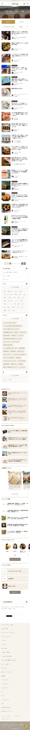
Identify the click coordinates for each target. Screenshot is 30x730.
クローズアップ (5, 687)
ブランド (5, 315)
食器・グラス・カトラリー (7, 672)
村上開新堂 (18, 357)
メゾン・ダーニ (7, 341)
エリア (4, 283)
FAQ (8, 726)
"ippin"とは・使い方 (6, 718)
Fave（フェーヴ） (7, 354)
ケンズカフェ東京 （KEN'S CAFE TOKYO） (13, 325)
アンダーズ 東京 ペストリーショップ (11, 329)
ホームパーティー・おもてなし (8, 632)
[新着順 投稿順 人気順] (23, 27)
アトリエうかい (23, 332)
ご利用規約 (21, 724)
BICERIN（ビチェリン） (12, 367)
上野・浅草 (9, 300)
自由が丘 (21, 291)
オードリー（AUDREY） (9, 357)
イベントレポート (5, 683)
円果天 (16, 332)
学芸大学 (13, 307)
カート (24, 3)
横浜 (23, 303)
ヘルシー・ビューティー (7, 636)
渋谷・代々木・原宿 (8, 294)
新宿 (16, 291)
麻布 (19, 303)
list (12, 615)
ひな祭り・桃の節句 (6, 652)
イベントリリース (5, 699)
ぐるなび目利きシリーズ (13, 724)
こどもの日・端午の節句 (7, 656)
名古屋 (21, 300)
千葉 (18, 307)
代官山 (13, 310)
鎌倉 (8, 307)
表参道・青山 (10, 291)
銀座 (4, 291)
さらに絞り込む (6, 268)
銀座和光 (21, 364)
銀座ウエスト (14, 364)
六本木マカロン (20, 351)
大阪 (23, 297)
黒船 (4, 367)
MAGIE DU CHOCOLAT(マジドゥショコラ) (12, 338)
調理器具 (3, 676)
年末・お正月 (4, 648)
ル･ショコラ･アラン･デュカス (10, 322)
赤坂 (15, 303)
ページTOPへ (15, 612)
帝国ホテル (14, 335)
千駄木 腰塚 (12, 351)
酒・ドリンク (5, 279)
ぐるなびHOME (4, 724)
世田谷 (9, 297)
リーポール (20, 335)
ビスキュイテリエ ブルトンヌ (10, 360)
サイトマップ (4, 726)
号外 (2, 703)
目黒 (9, 310)
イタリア (16, 300)
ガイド (3, 695)
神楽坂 (5, 310)
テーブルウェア (5, 679)
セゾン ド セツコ (15, 341)
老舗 (4, 379)
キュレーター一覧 (5, 716)
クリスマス (4, 644)
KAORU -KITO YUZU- (8, 345)
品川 (4, 307)
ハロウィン (4, 640)
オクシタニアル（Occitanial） (19, 354)
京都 (24, 294)
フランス (10, 303)
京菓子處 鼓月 (6, 364)
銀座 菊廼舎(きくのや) (8, 332)
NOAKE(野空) (21, 348)
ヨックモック (22, 367)
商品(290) (22, 21)
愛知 (19, 297)
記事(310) (8, 21)
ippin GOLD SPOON (6, 707)
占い (2, 691)
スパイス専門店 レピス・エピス (10, 348)
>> (25, 263)
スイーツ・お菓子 (6, 275)
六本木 (14, 297)
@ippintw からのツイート (7, 711)
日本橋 (15, 294)
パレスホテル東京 (21, 360)
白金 (22, 307)
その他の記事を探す (7, 602)
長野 (4, 300)
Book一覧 (17, 716)
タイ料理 (9, 379)
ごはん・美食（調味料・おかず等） (10, 272)
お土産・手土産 (5, 628)
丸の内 (5, 303)
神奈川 (20, 294)
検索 (27, 3)
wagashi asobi (7, 335)
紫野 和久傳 (6, 351)
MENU (2, 3)
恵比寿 (5, 297)
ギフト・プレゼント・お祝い (8, 624)
